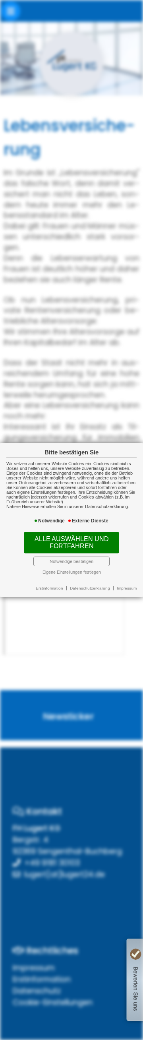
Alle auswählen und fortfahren (72, 542)
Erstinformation (49, 588)
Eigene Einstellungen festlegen (72, 572)
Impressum (127, 588)
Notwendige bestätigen (71, 561)
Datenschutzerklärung (90, 588)
